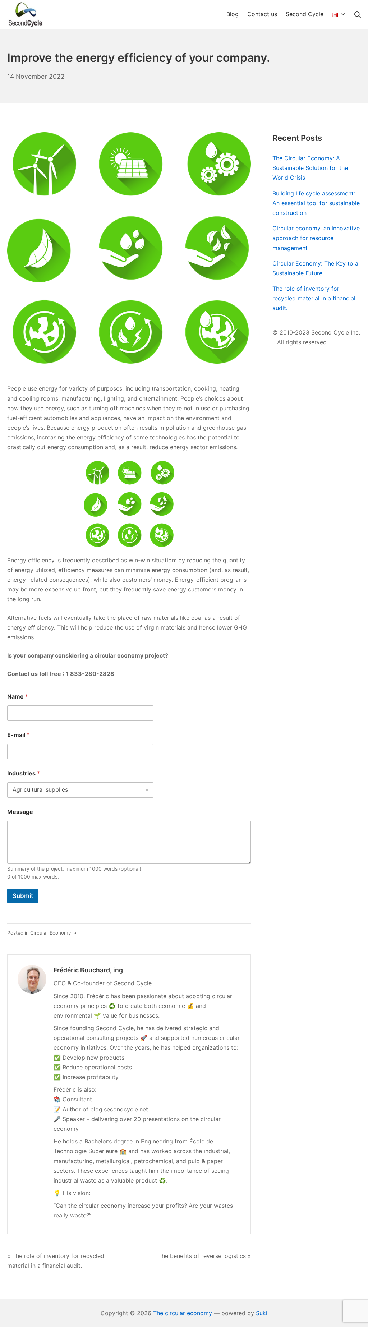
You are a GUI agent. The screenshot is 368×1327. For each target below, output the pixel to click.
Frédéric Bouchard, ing (88, 970)
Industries (23, 773)
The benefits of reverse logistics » (204, 1255)
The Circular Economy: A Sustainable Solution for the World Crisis (310, 168)
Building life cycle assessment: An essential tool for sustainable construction (316, 203)
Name (17, 696)
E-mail (18, 735)
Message (20, 811)
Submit (23, 895)
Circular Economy (50, 933)
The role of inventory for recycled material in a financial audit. (313, 298)
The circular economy (182, 1313)
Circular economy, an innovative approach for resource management (316, 238)
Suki (261, 1313)
